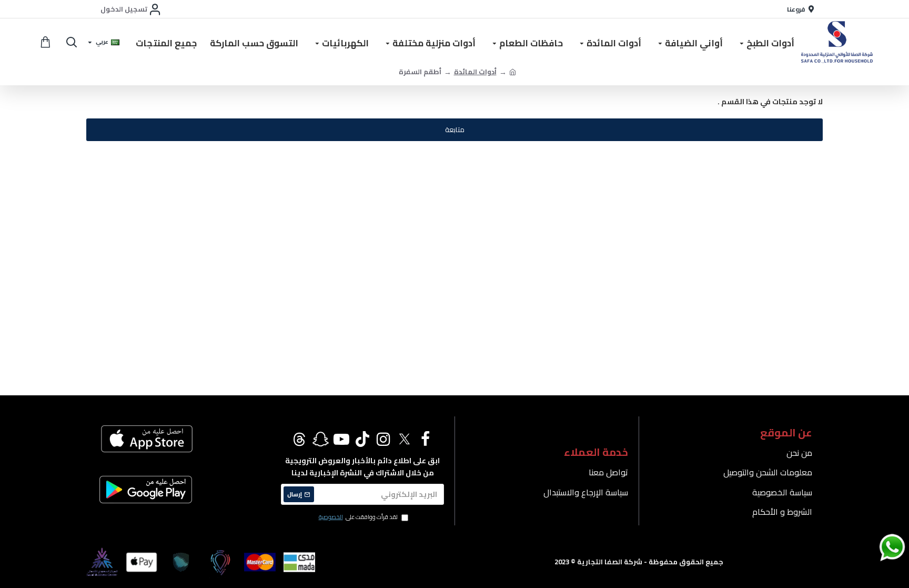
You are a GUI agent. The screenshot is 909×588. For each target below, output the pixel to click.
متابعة (454, 129)
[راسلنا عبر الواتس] (873, 547)
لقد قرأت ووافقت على (358, 517)
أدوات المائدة (475, 71)
